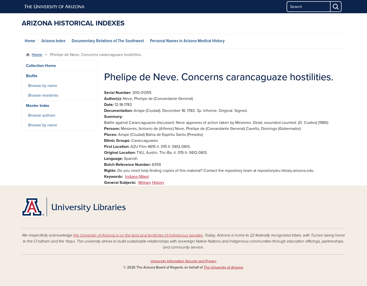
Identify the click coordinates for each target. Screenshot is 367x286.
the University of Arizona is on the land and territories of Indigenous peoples (138, 235)
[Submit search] (336, 6)
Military (144, 182)
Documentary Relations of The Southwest (108, 41)
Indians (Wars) (137, 176)
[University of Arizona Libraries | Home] (74, 207)
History (158, 182)
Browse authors (41, 115)
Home (30, 41)
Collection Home (41, 65)
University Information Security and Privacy (183, 261)
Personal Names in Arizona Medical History (187, 41)
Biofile (31, 75)
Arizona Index (53, 41)
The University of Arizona (223, 267)
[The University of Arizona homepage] (55, 6)
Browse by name (42, 85)
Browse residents (43, 95)
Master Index (37, 105)
